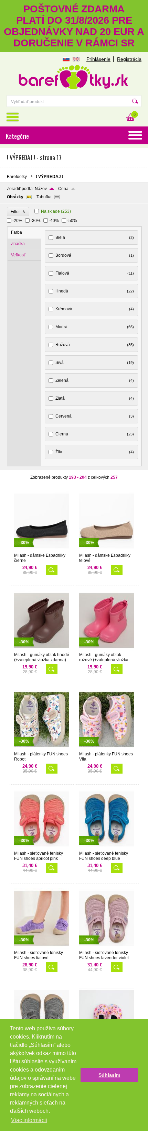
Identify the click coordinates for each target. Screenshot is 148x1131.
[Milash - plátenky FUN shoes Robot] (41, 748)
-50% (72, 220)
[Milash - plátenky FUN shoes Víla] (106, 748)
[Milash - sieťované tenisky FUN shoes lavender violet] (106, 947)
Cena (63, 188)
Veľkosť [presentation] (18, 255)
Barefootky (17, 176)
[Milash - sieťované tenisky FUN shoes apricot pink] (41, 847)
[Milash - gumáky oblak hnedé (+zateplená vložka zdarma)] (41, 649)
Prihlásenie (98, 59)
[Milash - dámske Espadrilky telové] (106, 549)
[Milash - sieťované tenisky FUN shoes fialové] (41, 947)
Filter (18, 211)
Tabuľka (44, 197)
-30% (36, 220)
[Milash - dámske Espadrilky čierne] (41, 549)
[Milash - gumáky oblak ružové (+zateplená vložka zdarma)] (106, 649)
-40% (54, 220)
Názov (41, 188)
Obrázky (15, 197)
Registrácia (129, 59)
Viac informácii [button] (29, 1120)
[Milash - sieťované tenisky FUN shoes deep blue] (106, 847)
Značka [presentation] (18, 243)
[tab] (24, 232)
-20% (17, 220)
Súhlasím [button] (109, 1075)
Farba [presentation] (16, 232)
